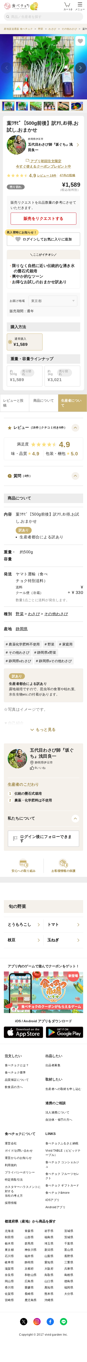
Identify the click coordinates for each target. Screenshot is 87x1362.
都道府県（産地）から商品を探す (30, 1221)
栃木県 (9, 1243)
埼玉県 (48, 1243)
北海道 (9, 1231)
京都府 (29, 1268)
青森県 (29, 1231)
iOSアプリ (52, 1200)
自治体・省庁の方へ (58, 1119)
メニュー (80, 9)
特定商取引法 (14, 1179)
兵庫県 (68, 1268)
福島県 (48, 1237)
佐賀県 (9, 1293)
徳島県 (68, 1281)
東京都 (9, 1249)
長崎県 (29, 1293)
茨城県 (68, 1237)
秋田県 (9, 1237)
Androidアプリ (55, 1207)
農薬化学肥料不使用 (24, 644)
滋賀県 (9, 1268)
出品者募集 (52, 1065)
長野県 (68, 1256)
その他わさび (56, 614)
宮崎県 (9, 1300)
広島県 (29, 1281)
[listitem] (24, 925)
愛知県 (48, 1262)
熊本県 (48, 1293)
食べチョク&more (57, 1192)
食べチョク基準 (15, 1072)
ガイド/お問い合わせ (19, 1150)
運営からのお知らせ (18, 1158)
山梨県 (48, 1256)
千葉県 (68, 1243)
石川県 (9, 1256)
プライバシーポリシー (20, 1172)
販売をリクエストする (44, 218)
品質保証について (17, 1079)
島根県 (68, 1275)
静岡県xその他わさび (55, 661)
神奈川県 (31, 1249)
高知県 (48, 1287)
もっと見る (46, 729)
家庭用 (67, 644)
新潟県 (48, 1249)
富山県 (68, 1249)
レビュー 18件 (47, 175)
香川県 (9, 1287)
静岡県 (22, 629)
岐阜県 (9, 1262)
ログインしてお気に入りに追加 (47, 239)
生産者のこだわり (23, 784)
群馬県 (29, 1243)
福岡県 (68, 1287)
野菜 (20, 614)
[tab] (14, 403)
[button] (43, 442)
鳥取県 (48, 1275)
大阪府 (48, 1268)
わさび (34, 614)
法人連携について (57, 1112)
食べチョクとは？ (17, 1065)
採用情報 (11, 1203)
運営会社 (11, 1143)
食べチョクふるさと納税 (61, 1143)
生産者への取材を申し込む (63, 1089)
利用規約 (11, 1165)
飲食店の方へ (14, 1087)
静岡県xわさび (20, 661)
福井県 (29, 1256)
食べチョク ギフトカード (62, 1185)
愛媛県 (29, 1287)
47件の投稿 (67, 175)
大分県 (68, 1293)
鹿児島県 (31, 1300)
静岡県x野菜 (46, 652)
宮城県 (68, 1231)
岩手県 (48, 1231)
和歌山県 (31, 1275)
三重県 (68, 1262)
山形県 (29, 1237)
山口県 (48, 1281)
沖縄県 (48, 1300)
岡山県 (9, 1281)
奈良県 (9, 1275)
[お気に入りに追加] (80, 41)
